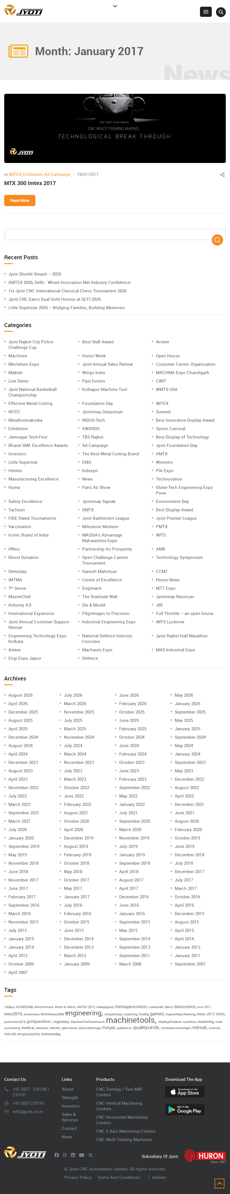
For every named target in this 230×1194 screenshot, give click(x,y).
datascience (185, 1006)
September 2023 (190, 762)
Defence (90, 658)
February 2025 (132, 728)
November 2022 (23, 787)
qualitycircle (146, 1027)
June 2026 (129, 695)
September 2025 (190, 712)
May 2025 (184, 720)
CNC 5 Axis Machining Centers (126, 1131)
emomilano (31, 1014)
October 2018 (76, 863)
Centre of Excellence (102, 579)
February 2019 (77, 854)
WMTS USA (167, 389)
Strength (70, 1097)
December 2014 (78, 938)
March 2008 (130, 964)
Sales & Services (70, 1117)
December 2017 (189, 871)
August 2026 (20, 695)
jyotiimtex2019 (14, 1022)
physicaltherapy (90, 1028)
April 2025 (17, 728)
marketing (205, 1021)
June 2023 (129, 770)
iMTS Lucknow (170, 621)
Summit (163, 411)
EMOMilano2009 (52, 1014)
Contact (69, 1128)
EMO (86, 462)
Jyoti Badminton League (105, 518)
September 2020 (134, 821)
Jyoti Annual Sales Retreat (107, 364)
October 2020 (76, 821)
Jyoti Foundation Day (176, 445)
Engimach (92, 588)
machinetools (130, 1019)
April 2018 (128, 871)
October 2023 (131, 762)
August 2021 (76, 812)
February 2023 (132, 779)
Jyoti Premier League (176, 518)
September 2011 (134, 955)
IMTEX (15, 174)
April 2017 (128, 888)
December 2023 (23, 762)
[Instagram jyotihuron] (65, 1155)
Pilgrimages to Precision (106, 613)
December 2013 (78, 947)
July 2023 (73, 770)
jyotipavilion (38, 1021)
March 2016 (19, 913)
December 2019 (78, 838)
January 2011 (187, 955)
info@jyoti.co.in (28, 1111)
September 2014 (134, 938)
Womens (164, 462)
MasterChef (19, 596)
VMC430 (10, 1034)
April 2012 (17, 955)
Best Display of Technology (182, 437)
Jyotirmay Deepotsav (102, 411)
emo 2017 (204, 1007)
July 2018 (184, 863)
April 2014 (184, 938)
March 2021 (19, 821)
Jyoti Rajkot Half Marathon (182, 635)
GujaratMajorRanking (180, 1014)
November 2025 (79, 712)
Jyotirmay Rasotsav (175, 596)
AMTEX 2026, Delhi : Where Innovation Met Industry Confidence (69, 282)
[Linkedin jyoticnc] (73, 1155)
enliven (159, 1177)
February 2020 (188, 829)
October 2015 (76, 922)
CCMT (162, 571)
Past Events (93, 381)
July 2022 (17, 796)
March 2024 (75, 754)
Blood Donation (23, 557)
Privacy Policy (78, 1177)
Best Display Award (174, 509)
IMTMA (15, 579)
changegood (104, 1007)
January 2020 (21, 838)
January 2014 (21, 947)
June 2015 (74, 930)
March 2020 (130, 829)
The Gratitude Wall (100, 596)
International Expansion (31, 613)
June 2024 (129, 745)
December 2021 (189, 804)
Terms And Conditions (119, 1177)
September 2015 (134, 922)
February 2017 (22, 896)
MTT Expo (166, 588)
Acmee (162, 341)
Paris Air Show (96, 487)
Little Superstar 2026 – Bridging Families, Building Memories (66, 307)
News (87, 479)
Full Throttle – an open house (184, 613)
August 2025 (20, 720)
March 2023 (75, 779)
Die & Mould (93, 605)
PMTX (161, 526)
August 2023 (20, 770)
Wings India (93, 372)
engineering (83, 1012)
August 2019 (76, 846)
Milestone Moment (100, 526)
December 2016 (134, 896)
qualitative (124, 1028)
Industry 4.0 (19, 605)
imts (220, 1013)
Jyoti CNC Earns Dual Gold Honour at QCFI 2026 (54, 299)
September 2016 (23, 905)
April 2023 (17, 779)
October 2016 (187, 896)
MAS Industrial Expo (175, 649)
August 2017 (131, 880)
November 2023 (79, 762)
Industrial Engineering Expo (109, 621)
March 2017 (186, 888)
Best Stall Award (98, 341)
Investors (17, 453)
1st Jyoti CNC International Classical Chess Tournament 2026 (67, 290)
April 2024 (17, 754)
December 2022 (189, 779)
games (157, 1014)
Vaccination (19, 526)
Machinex (17, 355)
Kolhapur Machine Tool (104, 389)
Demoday (17, 571)
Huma (14, 487)
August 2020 (187, 821)
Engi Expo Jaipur (24, 658)
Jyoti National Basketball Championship (32, 392)
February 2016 (77, 913)
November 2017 (23, 880)
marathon (189, 1022)
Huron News (168, 579)
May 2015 (128, 930)
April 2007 (17, 972)
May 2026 (184, 695)
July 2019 (128, 846)
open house (69, 1028)
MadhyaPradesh (169, 1022)
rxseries (214, 1028)
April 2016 (184, 905)
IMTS (161, 535)
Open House (168, 355)
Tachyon (16, 509)
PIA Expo (165, 470)
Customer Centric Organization (185, 364)
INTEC (14, 411)
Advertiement (43, 1007)
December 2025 (23, 712)
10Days (9, 1007)
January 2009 (76, 964)
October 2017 (76, 880)
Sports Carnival (170, 428)
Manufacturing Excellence (33, 479)
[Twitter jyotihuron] (90, 1155)
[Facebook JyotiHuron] (57, 1155)
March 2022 (19, 804)
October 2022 (76, 787)
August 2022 (187, 787)
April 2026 (17, 703)
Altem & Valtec (65, 1007)
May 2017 (73, 888)
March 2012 (75, 955)
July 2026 (73, 695)
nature (54, 1027)
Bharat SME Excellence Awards (38, 445)
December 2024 (23, 737)
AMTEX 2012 (86, 1007)
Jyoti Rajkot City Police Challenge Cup (30, 344)
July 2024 (73, 745)
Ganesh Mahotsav (99, 571)
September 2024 (190, 737)
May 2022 (128, 796)
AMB (160, 549)
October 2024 (131, 737)
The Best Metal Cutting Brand (110, 453)
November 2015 (23, 922)
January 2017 (76, 896)
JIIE (159, 605)
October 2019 (187, 838)
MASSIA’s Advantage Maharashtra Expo (102, 537)
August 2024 (20, 745)
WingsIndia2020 (28, 1034)
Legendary (60, 1021)
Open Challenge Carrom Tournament (105, 560)
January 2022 (132, 804)
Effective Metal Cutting (30, 403)
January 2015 (21, 938)
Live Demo (18, 381)
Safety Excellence (25, 501)
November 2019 (134, 838)
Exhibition (33, 174)
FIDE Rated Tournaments (32, 518)
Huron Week (94, 355)
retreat (199, 1027)
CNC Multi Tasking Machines (124, 1139)
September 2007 (190, 964)
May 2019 (17, 854)
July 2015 (17, 930)
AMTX (161, 453)
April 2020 (73, 829)
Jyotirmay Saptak (99, 501)
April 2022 (184, 796)
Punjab (108, 1027)
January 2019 (132, 854)
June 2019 (184, 846)
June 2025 (129, 720)
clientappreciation (130, 1006)
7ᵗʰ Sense (17, 588)
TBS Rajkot (93, 437)
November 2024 (79, 737)
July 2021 (128, 812)
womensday (50, 1033)
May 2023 (184, 770)
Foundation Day (97, 403)
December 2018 (189, 854)
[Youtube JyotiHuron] (81, 1155)
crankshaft (156, 1007)
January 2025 (187, 728)
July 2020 (17, 829)
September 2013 (134, 947)
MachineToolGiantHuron (88, 1022)
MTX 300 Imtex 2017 (30, 183)
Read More (19, 200)
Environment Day (172, 501)
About (67, 1089)
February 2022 (77, 804)
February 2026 (132, 703)
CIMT (161, 381)
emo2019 (13, 1013)
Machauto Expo (97, 649)
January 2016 (132, 913)
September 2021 (23, 812)
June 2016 (129, 905)
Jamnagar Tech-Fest (27, 437)
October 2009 (21, 964)
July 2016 (73, 905)
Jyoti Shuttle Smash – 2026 (34, 274)
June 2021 (184, 812)
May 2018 (73, 871)
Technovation (169, 479)
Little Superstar (23, 462)
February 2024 (132, 754)
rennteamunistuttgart (176, 1028)
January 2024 (187, 754)
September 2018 (134, 863)
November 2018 (23, 863)
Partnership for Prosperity (107, 549)
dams (169, 1007)
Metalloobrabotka (25, 420)
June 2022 (74, 796)
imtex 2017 (206, 1013)
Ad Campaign (57, 174)
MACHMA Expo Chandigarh (182, 372)
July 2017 (184, 880)
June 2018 (18, 871)
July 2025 (73, 720)
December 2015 (189, 913)
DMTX (88, 509)
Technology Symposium (179, 557)
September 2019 (23, 846)
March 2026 (75, 703)
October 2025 (131, 712)
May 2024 (184, 745)
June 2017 (18, 888)
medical (27, 1027)
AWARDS (91, 428)
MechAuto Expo (23, 364)
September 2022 (134, 787)
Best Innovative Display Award (185, 420)
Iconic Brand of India (28, 535)
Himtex (15, 470)
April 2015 (184, 930)
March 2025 (75, 728)
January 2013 (187, 947)
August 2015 (187, 922)
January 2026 (187, 703)
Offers (14, 549)
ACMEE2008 (24, 1007)
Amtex (14, 649)
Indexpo (90, 470)
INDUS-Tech (93, 420)
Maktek (15, 372)
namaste (42, 1028)
